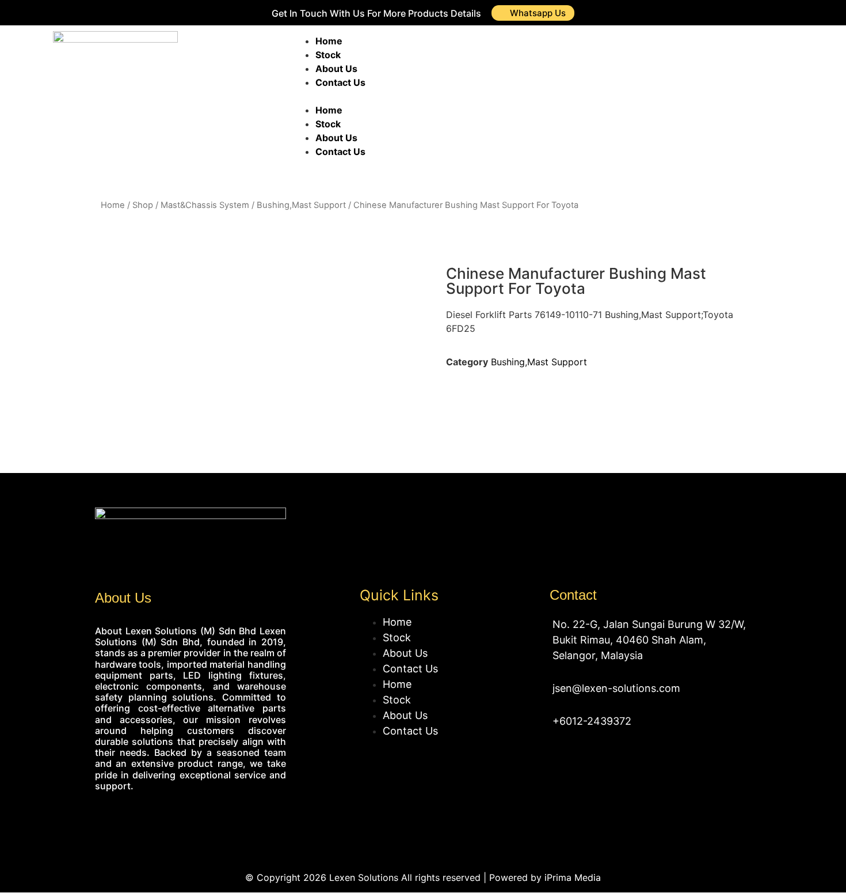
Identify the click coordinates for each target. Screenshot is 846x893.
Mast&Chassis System (205, 205)
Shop (142, 205)
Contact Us (340, 82)
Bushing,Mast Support (301, 205)
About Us (336, 68)
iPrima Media (572, 877)
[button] (456, 96)
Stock (328, 54)
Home (328, 41)
